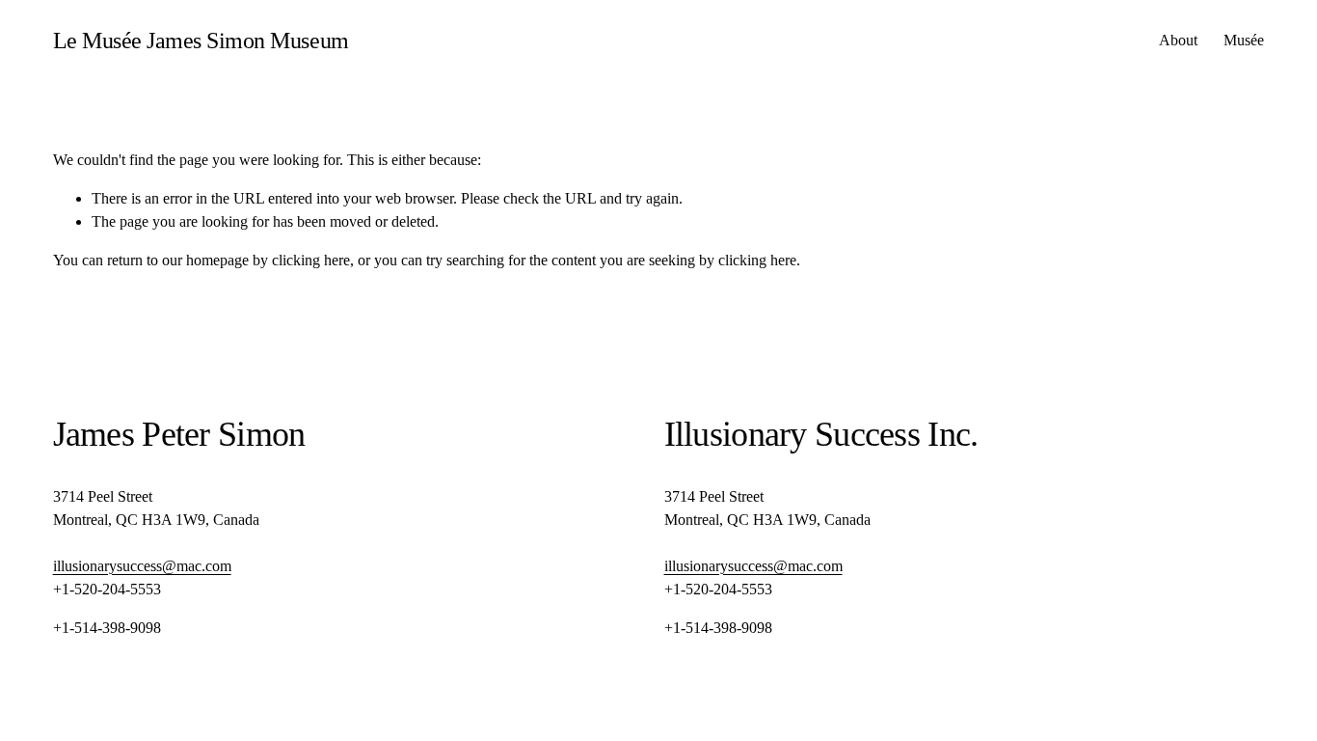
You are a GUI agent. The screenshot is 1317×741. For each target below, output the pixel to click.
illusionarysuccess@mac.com (142, 566)
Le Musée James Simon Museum (201, 40)
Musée (1243, 40)
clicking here (311, 260)
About (1178, 40)
